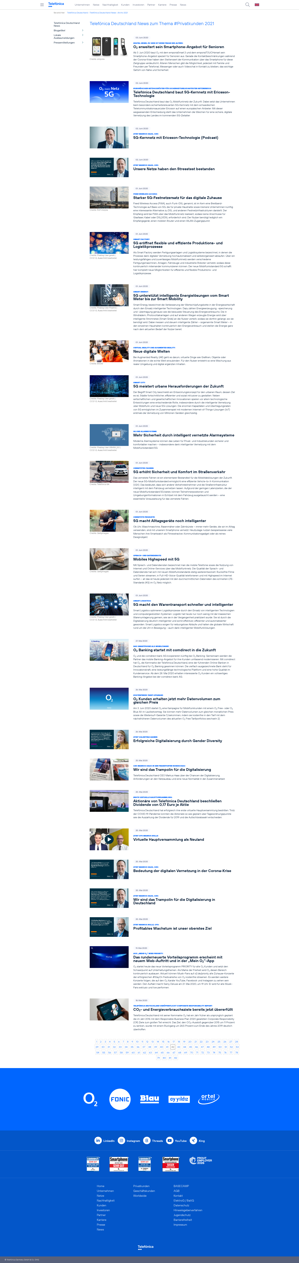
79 (158, 1057)
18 (179, 1041)
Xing (202, 1141)
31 (109, 1046)
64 (156, 1052)
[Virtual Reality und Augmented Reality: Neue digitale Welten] (162, 353)
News (183, 4)
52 (231, 1046)
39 (155, 1046)
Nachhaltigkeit (110, 4)
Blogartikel (59, 30)
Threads (157, 1141)
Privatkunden (141, 1186)
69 (185, 1052)
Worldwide (140, 1195)
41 (167, 1046)
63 (150, 1052)
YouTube (181, 1141)
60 (133, 1052)
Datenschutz (181, 1205)
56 (109, 1052)
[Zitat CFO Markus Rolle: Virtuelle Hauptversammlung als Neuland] (162, 839)
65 (162, 1052)
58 (121, 1052)
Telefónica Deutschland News (103, 12)
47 (202, 1046)
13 (153, 1041)
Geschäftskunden (144, 1191)
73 (208, 1052)
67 (174, 1052)
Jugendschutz (182, 1215)
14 (158, 1041)
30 (103, 1046)
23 (207, 1041)
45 (190, 1046)
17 (174, 1041)
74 (214, 1052)
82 (175, 1057)
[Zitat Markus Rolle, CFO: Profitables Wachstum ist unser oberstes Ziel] (162, 927)
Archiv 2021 (123, 12)
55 (103, 1052)
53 (237, 1046)
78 (236, 1052)
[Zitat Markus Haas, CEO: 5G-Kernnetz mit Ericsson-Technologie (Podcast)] (162, 137)
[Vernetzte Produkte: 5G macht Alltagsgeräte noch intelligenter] (162, 524)
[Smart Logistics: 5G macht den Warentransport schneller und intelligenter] (162, 611)
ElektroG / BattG (184, 1200)
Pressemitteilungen (64, 42)
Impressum (180, 1224)
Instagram (133, 1141)
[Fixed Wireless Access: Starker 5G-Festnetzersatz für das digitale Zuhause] (162, 204)
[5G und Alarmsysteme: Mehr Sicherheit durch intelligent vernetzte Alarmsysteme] (162, 437)
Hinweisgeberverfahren (188, 1210)
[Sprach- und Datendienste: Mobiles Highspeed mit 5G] (162, 566)
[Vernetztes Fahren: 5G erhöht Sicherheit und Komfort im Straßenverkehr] (162, 480)
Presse (173, 4)
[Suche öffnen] (247, 4)
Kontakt (178, 1195)
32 (114, 1046)
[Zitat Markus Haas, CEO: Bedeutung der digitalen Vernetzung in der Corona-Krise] (162, 869)
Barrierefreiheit (183, 1220)
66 (168, 1052)
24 (213, 1041)
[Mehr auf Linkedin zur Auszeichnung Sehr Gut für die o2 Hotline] (145, 1164)
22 (201, 1041)
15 (163, 1041)
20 (189, 1041)
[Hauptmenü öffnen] (42, 4)
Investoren (138, 4)
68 (179, 1052)
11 (142, 1041)
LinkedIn (109, 1141)
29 (97, 1046)
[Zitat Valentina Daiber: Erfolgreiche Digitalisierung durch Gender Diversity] (162, 739)
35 (132, 1046)
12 (147, 1041)
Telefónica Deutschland (77, 12)
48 (208, 1046)
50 (220, 1046)
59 (127, 1052)
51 (226, 1046)
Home (100, 1186)
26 (224, 1041)
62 (144, 1052)
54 (97, 1052)
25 (219, 1041)
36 (138, 1046)
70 (191, 1052)
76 (225, 1052)
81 (170, 1057)
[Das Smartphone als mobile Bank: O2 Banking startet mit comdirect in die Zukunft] (162, 658)
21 (196, 1041)
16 (168, 1041)
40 (161, 1046)
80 (164, 1057)
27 (230, 1041)
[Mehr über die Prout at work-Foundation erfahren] (200, 1164)
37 (143, 1046)
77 (231, 1052)
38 (149, 1046)
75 (219, 1052)
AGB (177, 1191)
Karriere (162, 4)
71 (197, 1052)
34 (126, 1046)
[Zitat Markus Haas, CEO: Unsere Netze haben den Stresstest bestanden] (162, 167)
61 (139, 1052)
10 (137, 1041)
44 (184, 1046)
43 (178, 1046)
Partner (151, 4)
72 (202, 1052)
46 (196, 1046)
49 (214, 1046)
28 (236, 1041)
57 (115, 1052)
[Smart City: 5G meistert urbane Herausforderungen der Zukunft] (162, 395)
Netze (96, 4)
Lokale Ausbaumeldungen (64, 36)
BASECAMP (181, 1186)
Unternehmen (82, 4)
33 (120, 1046)
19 (184, 1041)
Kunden (125, 4)
